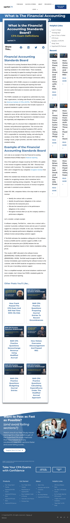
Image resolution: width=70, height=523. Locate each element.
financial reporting (31, 157)
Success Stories (30, 4)
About (40, 4)
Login (34, 9)
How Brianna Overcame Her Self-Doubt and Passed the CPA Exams (57, 172)
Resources (48, 4)
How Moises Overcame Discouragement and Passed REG (37, 346)
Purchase (20, 4)
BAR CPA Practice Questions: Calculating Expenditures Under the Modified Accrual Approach (36, 388)
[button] (21, 47)
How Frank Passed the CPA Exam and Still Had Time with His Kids (14, 308)
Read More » (54, 95)
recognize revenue (37, 170)
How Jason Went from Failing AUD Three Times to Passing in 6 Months (66, 125)
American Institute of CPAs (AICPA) (18, 102)
